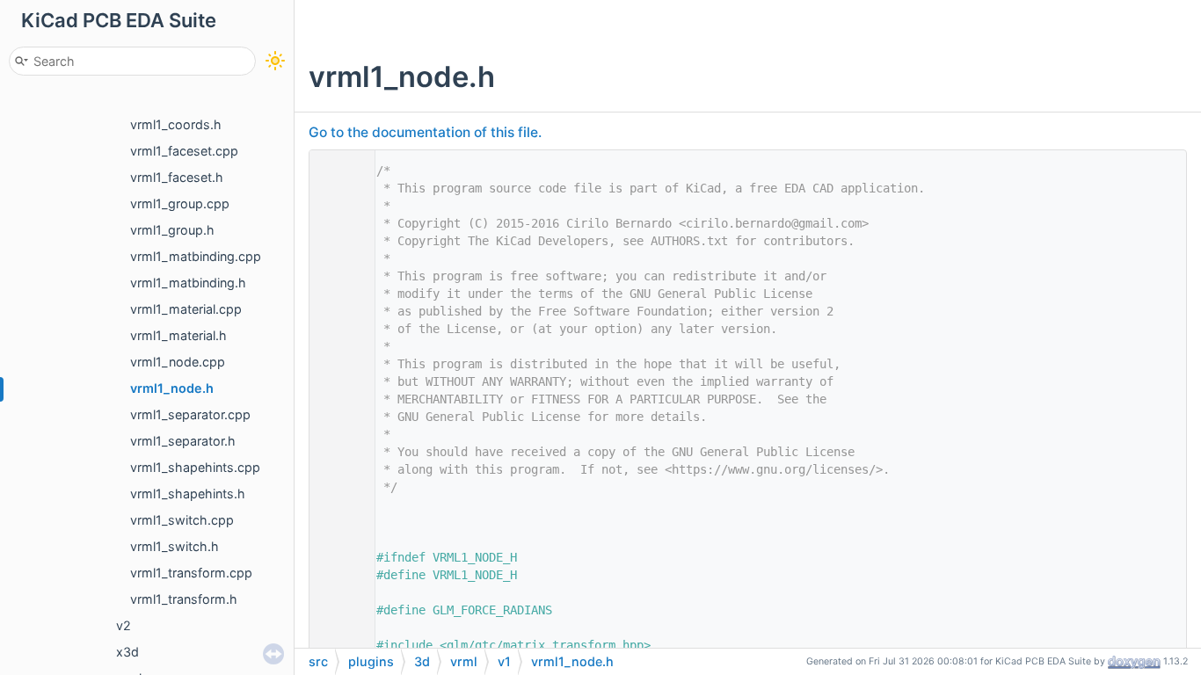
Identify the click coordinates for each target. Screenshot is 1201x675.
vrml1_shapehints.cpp (195, 467)
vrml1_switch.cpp (182, 519)
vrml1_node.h (172, 388)
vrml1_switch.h (174, 546)
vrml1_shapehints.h (187, 493)
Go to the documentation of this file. (425, 132)
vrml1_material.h (178, 335)
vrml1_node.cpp (177, 361)
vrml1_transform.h (183, 599)
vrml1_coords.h (176, 124)
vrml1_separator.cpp (190, 414)
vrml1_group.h (172, 229)
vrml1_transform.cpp (191, 572)
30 (337, 610)
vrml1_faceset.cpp (184, 150)
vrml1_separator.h (183, 440)
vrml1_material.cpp (186, 308)
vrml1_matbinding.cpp (195, 256)
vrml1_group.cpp (179, 203)
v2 (123, 625)
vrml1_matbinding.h (188, 282)
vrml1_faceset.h (176, 177)
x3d (127, 651)
